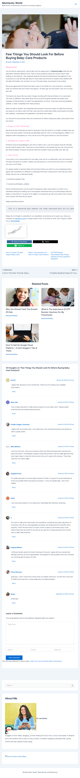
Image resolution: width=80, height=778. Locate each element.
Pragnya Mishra (16, 547)
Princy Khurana (16, 572)
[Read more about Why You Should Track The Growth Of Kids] (22, 297)
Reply (14, 391)
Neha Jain (14, 402)
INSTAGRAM (15, 221)
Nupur (13, 594)
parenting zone (20, 218)
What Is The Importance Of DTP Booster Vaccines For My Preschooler (55, 312)
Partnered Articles (12, 315)
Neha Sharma (15, 446)
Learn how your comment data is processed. (46, 661)
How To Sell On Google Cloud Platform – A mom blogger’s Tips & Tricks (21, 348)
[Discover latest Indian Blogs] (15, 756)
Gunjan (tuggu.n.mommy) (20, 424)
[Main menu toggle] (76, 4)
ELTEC (13, 380)
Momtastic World (12, 2)
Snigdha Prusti (16, 473)
